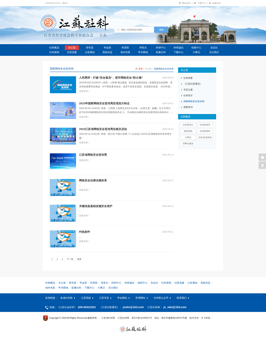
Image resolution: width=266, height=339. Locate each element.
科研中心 (161, 47)
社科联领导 (205, 125)
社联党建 (72, 52)
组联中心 (196, 47)
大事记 (196, 52)
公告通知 (90, 52)
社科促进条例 (205, 137)
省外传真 (125, 52)
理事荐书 (188, 107)
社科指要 (188, 78)
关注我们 (214, 52)
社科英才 (188, 95)
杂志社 (214, 47)
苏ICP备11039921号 (142, 318)
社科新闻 (54, 52)
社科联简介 (188, 125)
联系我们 (182, 298)
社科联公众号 (161, 298)
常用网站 (140, 298)
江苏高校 (86, 298)
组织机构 (188, 131)
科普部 (125, 47)
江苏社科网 (123, 318)
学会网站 (122, 298)
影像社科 (161, 52)
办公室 (72, 47)
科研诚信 (178, 47)
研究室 (89, 47)
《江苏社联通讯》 (192, 83)
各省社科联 (66, 298)
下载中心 (202, 3)
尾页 (79, 259)
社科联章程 (205, 131)
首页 (140, 69)
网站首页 (187, 3)
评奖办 (143, 47)
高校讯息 (107, 52)
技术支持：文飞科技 (199, 318)
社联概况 (54, 47)
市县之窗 (188, 89)
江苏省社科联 (108, 318)
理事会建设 (188, 143)
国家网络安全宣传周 (163, 69)
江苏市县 (104, 298)
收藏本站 (216, 3)
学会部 (107, 47)
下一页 (70, 259)
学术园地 (143, 52)
